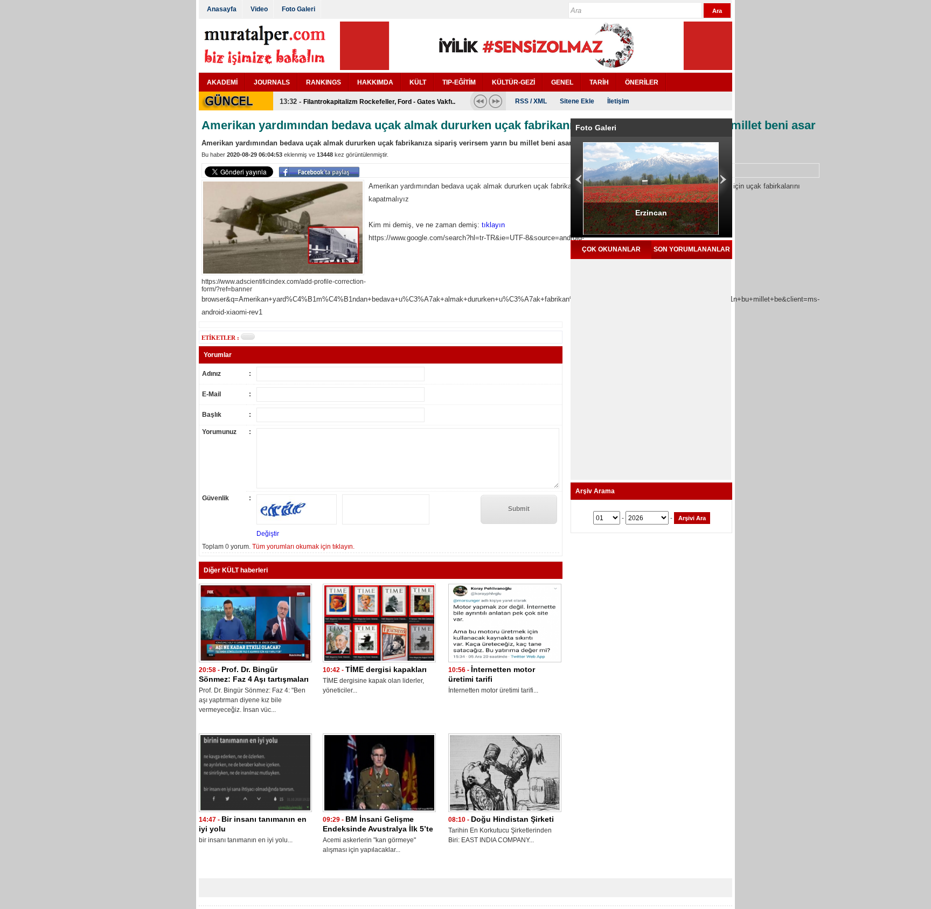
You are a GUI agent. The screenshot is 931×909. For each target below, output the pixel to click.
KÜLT (417, 82)
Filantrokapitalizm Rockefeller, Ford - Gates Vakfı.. (379, 102)
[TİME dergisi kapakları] (379, 662)
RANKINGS (323, 82)
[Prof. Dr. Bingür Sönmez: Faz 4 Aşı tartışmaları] (255, 662)
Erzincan (651, 212)
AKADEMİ (222, 82)
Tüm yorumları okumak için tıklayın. (303, 546)
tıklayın (493, 225)
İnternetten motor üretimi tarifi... (493, 690)
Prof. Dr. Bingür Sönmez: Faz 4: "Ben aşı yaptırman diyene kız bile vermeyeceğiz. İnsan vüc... (252, 700)
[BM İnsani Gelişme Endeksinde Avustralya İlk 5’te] (379, 812)
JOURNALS (272, 82)
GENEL (562, 82)
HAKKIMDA (375, 82)
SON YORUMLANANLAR (692, 249)
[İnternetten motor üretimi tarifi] (504, 662)
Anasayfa (222, 9)
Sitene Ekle (577, 101)
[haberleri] (248, 336)
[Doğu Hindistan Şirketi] (504, 812)
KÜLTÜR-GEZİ (513, 82)
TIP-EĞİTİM (459, 82)
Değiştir (267, 533)
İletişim (618, 101)
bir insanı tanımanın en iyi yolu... (246, 840)
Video (259, 9)
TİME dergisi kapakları (386, 669)
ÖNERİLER (641, 82)
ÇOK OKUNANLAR (611, 249)
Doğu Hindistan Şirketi (512, 819)
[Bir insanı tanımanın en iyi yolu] (255, 812)
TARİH (599, 82)
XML (540, 101)
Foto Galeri (298, 9)
